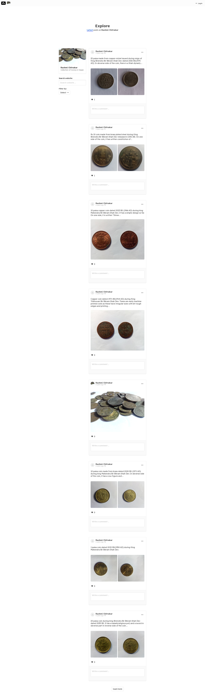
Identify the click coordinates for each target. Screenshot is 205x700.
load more (117, 689)
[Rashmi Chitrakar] (8, 3)
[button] (199, 3)
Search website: (66, 78)
